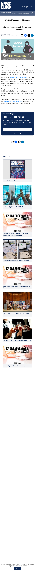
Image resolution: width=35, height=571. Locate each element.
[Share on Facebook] (25, 35)
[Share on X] (29, 35)
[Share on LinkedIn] (32, 35)
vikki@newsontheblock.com (13, 101)
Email (4, 127)
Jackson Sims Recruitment (18, 77)
